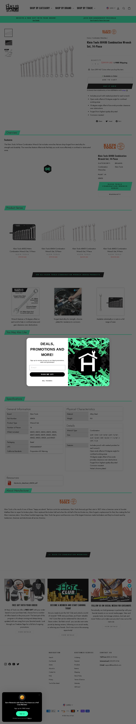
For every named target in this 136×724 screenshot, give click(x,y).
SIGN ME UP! (47, 374)
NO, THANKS (47, 381)
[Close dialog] (106, 340)
